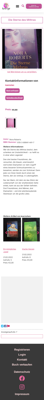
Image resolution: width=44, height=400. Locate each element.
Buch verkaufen (22, 364)
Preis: (8, 109)
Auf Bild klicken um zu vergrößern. (22, 72)
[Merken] (8, 326)
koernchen (9, 85)
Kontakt (22, 359)
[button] (17, 6)
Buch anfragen (12, 90)
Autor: (6, 139)
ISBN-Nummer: (10, 142)
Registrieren (22, 349)
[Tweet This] (2, 326)
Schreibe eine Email (14, 98)
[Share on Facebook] (5, 326)
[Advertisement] (22, 300)
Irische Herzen (28, 249)
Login (22, 354)
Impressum (22, 394)
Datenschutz (22, 371)
